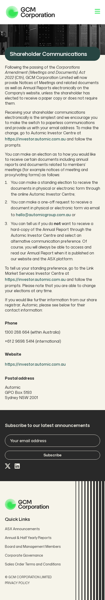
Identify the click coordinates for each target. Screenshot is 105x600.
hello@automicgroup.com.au (43, 214)
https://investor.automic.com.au (35, 139)
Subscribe (52, 455)
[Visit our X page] (8, 466)
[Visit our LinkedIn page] (18, 466)
